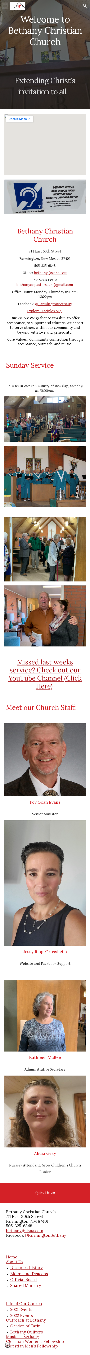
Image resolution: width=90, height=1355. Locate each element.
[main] (45, 54)
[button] (5, 5)
